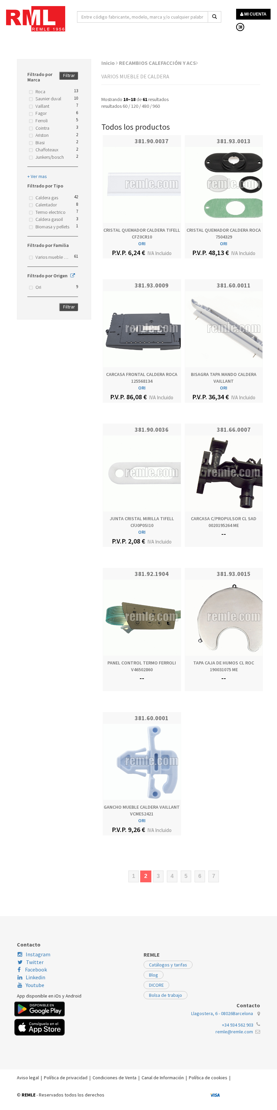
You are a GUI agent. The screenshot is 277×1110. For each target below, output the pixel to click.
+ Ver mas (37, 176)
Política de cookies (208, 1078)
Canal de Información (163, 1078)
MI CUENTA (255, 14)
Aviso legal (28, 1078)
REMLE (28, 1095)
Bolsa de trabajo (165, 995)
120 (134, 106)
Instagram (38, 954)
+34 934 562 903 (237, 1025)
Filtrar (69, 75)
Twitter (35, 962)
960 (156, 106)
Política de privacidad (65, 1078)
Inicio (108, 62)
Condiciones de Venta (114, 1078)
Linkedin (35, 977)
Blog (153, 975)
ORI (142, 244)
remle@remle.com (234, 1032)
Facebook (35, 969)
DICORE (156, 985)
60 (125, 106)
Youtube (35, 985)
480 (145, 106)
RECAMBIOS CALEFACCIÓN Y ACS (157, 62)
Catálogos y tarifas (168, 965)
